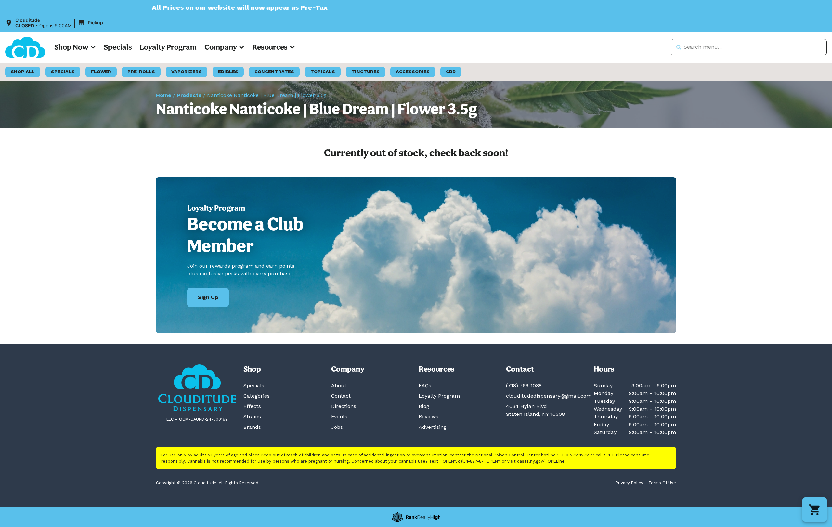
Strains (252, 417)
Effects (252, 406)
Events (339, 417)
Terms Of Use (662, 483)
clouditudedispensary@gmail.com (549, 396)
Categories (256, 396)
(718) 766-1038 (524, 385)
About (338, 385)
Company (220, 47)
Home (163, 95)
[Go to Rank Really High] (416, 517)
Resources (270, 47)
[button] (55, 23)
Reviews (428, 417)
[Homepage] (197, 387)
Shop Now (71, 47)
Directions (343, 406)
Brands (252, 427)
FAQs (425, 385)
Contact (341, 396)
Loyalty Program (168, 47)
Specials (118, 47)
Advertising (433, 427)
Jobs (337, 427)
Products (189, 95)
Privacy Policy (629, 483)
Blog (424, 406)
